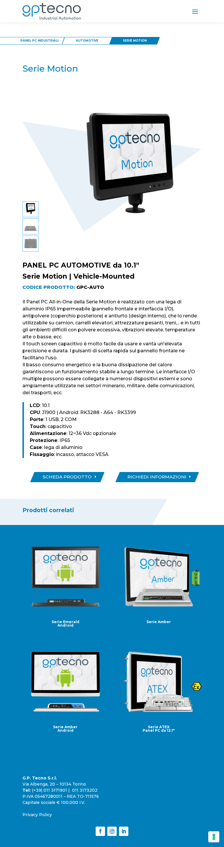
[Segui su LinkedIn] (123, 831)
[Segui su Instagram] (112, 831)
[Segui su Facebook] (100, 831)
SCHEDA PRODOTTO (67, 477)
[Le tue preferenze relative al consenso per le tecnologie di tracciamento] (213, 836)
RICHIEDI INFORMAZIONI (156, 477)
